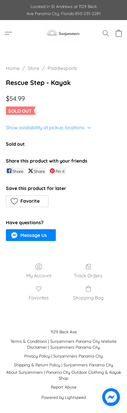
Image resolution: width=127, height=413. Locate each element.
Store (33, 68)
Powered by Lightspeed (63, 397)
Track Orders (88, 275)
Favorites (39, 298)
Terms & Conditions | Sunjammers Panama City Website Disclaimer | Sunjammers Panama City (63, 344)
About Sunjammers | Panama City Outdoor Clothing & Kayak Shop (63, 375)
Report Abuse (63, 387)
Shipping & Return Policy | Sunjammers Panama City (63, 365)
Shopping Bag (88, 298)
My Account (38, 275)
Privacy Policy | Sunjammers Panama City (63, 356)
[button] (63, 33)
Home (12, 68)
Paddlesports (62, 68)
